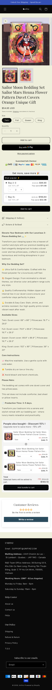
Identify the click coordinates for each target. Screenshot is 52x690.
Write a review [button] (26, 519)
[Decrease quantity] (10, 189)
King (40, 120)
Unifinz (21, 685)
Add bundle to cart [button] (26, 487)
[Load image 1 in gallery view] (10, 75)
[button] (5, 9)
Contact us (10, 610)
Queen (28, 120)
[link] (8, 436)
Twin (7, 120)
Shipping (16, 111)
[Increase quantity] (21, 189)
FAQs (7, 615)
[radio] (26, 184)
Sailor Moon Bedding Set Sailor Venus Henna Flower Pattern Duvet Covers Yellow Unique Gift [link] (31, 463)
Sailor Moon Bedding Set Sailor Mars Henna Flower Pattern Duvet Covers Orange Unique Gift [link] (29, 433)
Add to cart (26, 209)
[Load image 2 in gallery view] (26, 75)
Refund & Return (12, 637)
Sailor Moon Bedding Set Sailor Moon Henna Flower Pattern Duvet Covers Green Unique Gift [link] (31, 450)
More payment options (26, 153)
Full (17, 120)
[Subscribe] (43, 665)
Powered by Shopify (32, 685)
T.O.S (7, 649)
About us (9, 604)
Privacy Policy (11, 643)
